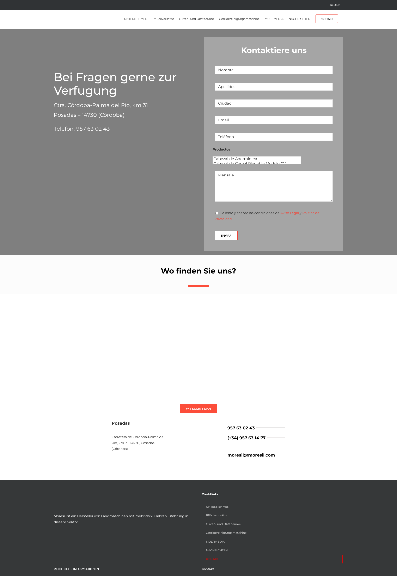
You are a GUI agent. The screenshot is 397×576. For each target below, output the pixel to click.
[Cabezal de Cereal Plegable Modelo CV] (257, 163)
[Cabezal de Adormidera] (257, 159)
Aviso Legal (289, 213)
